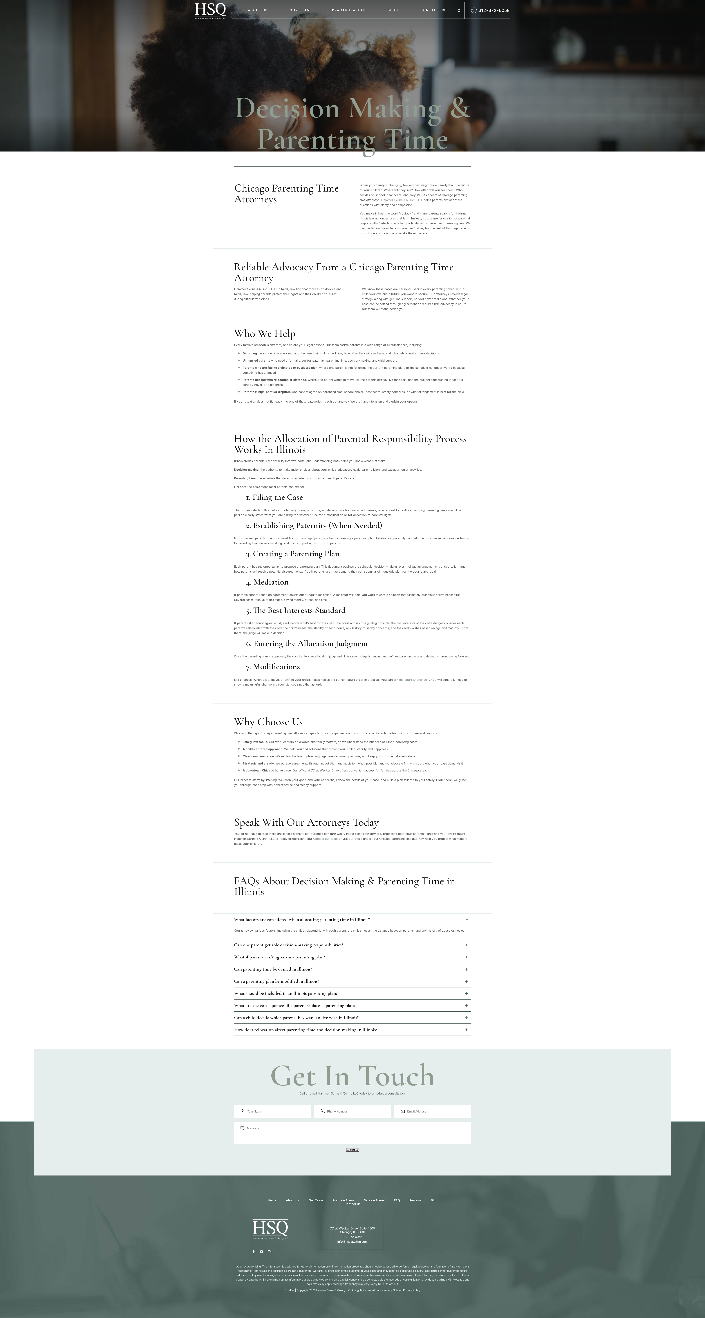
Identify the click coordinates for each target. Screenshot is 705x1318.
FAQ (397, 1200)
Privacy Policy (411, 1290)
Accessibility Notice (389, 1290)
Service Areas (374, 1200)
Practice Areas (349, 10)
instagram (269, 1251)
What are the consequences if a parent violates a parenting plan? (294, 1005)
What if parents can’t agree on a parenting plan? (279, 957)
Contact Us (433, 10)
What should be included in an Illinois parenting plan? (285, 993)
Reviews (415, 1200)
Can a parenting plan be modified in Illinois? (276, 981)
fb (254, 1251)
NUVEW (289, 1290)
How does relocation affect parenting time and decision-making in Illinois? (305, 1029)
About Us (258, 10)
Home (272, 1200)
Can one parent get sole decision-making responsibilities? (288, 945)
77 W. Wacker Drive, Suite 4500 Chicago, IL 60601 (352, 1230)
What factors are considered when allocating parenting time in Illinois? (302, 919)
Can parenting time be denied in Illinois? (273, 969)
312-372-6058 (494, 10)
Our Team (300, 10)
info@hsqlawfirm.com (352, 1241)
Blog (393, 10)
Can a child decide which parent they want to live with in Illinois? (296, 1017)
